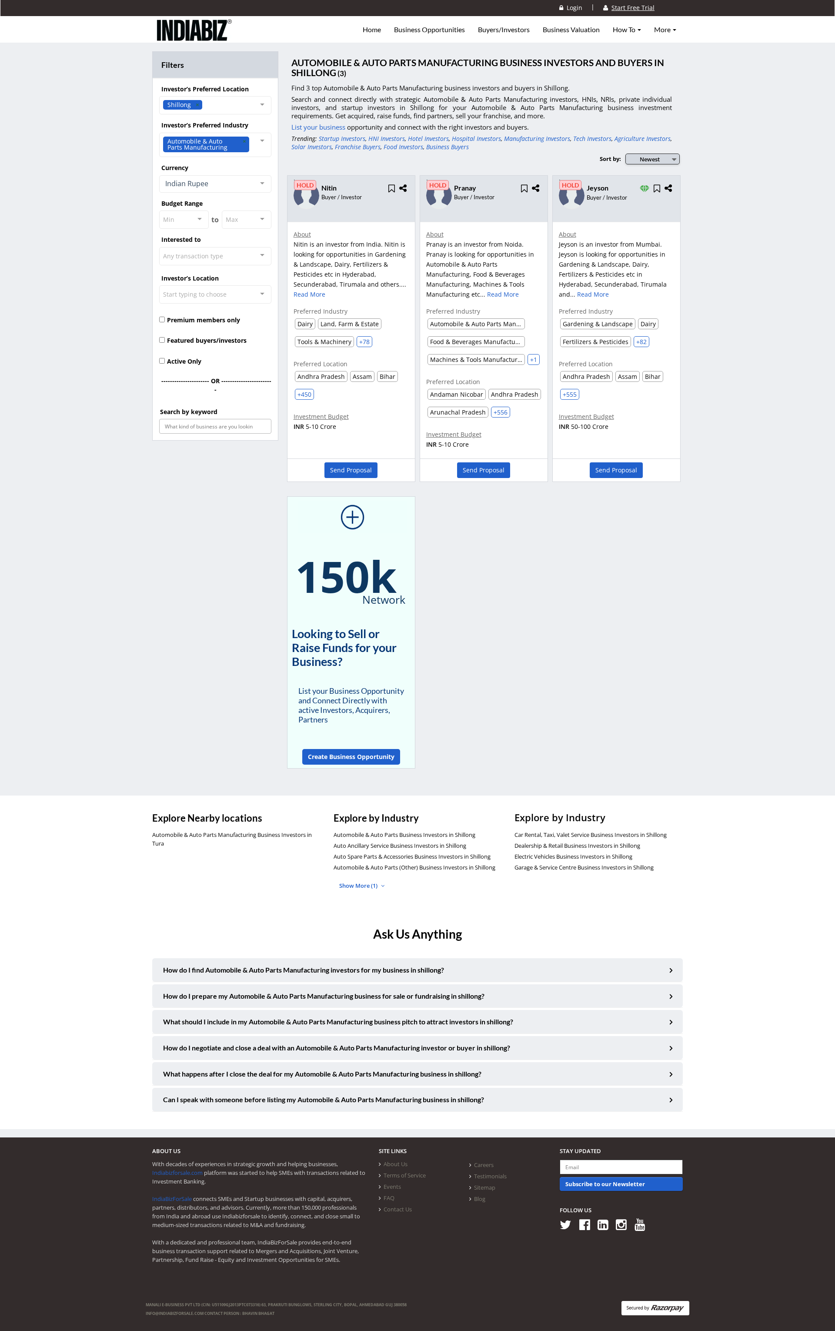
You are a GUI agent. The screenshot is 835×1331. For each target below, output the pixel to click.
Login (572, 7)
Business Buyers (447, 147)
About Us (395, 1164)
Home (372, 29)
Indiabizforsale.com (177, 1173)
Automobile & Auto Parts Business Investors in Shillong (404, 835)
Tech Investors (592, 138)
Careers (484, 1165)
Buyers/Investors (504, 29)
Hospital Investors (476, 138)
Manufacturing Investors (537, 138)
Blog (479, 1199)
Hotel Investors (428, 138)
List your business (319, 127)
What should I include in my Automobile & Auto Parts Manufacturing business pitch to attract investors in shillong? (338, 1021)
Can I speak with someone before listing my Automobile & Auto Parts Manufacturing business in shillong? (323, 1099)
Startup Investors (342, 138)
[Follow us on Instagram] (624, 1224)
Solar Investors (311, 147)
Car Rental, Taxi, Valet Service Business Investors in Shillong (590, 835)
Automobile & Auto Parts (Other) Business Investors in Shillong (414, 867)
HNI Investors (386, 138)
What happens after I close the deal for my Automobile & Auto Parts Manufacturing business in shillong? (322, 1074)
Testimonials (490, 1176)
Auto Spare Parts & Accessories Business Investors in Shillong (412, 856)
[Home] (195, 37)
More (663, 29)
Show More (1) (359, 886)
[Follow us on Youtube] (643, 1224)
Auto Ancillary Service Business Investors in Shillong (400, 845)
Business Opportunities (429, 29)
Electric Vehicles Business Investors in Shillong (573, 856)
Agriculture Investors (643, 138)
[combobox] (215, 105)
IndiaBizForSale (172, 1199)
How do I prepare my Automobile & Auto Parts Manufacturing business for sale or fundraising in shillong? (323, 996)
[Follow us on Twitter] (569, 1224)
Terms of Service (405, 1175)
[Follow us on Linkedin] (606, 1224)
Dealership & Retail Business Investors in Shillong (577, 845)
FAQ (389, 1198)
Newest (650, 159)
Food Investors (403, 147)
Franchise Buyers (358, 147)
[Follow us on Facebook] (587, 1224)
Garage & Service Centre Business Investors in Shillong (584, 867)
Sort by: (610, 159)
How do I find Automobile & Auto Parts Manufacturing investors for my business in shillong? (303, 970)
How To (625, 29)
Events (392, 1187)
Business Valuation (571, 29)
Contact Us (398, 1209)
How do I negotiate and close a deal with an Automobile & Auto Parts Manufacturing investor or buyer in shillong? (336, 1047)
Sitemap (484, 1187)
